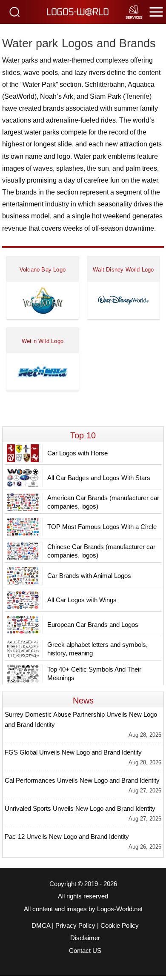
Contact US (85, 950)
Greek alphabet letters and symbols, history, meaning (97, 649)
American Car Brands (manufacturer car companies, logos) (103, 502)
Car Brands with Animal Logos (89, 575)
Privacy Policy (75, 925)
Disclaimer (85, 938)
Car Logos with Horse (77, 453)
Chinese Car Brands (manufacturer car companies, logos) (101, 551)
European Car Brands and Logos (92, 624)
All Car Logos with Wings (82, 599)
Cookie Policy (119, 925)
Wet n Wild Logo (42, 341)
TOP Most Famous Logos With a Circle (102, 526)
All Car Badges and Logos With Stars (98, 477)
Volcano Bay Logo (43, 269)
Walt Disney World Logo (123, 269)
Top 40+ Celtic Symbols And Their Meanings (94, 673)
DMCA (40, 925)
